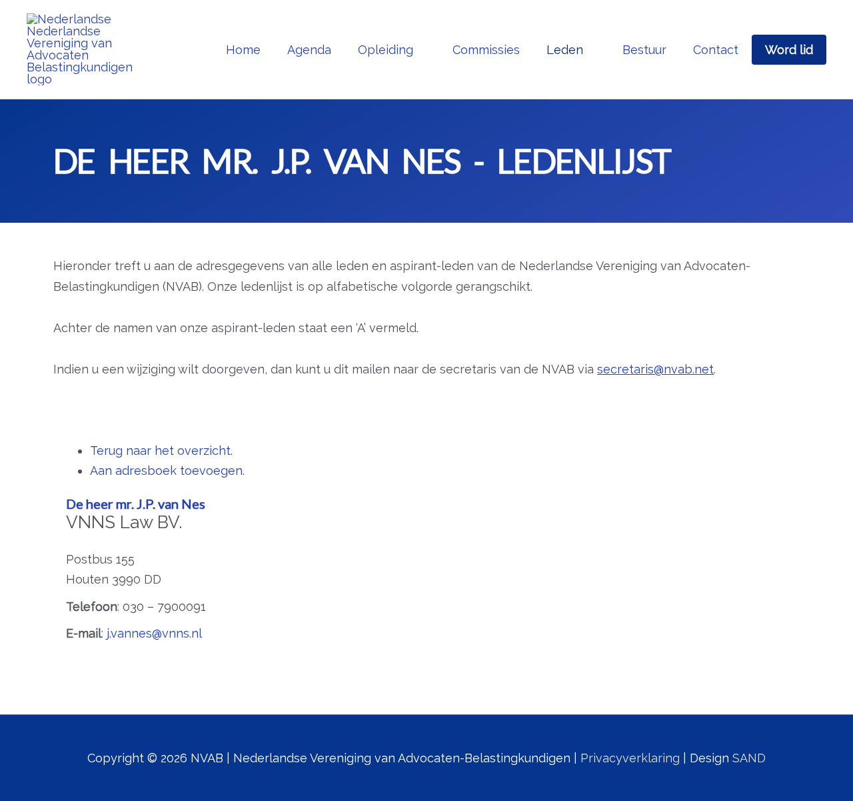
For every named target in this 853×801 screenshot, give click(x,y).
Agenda (309, 50)
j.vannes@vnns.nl (154, 633)
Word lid (789, 50)
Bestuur (644, 50)
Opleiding (385, 50)
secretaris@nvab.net (655, 369)
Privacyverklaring (630, 758)
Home (243, 50)
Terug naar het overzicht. (161, 451)
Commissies (486, 50)
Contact (715, 50)
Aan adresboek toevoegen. (167, 471)
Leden (564, 50)
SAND (749, 758)
